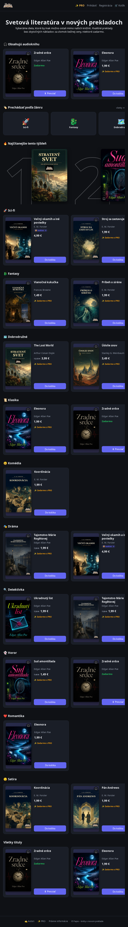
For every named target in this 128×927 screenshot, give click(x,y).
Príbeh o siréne (112, 282)
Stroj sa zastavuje (113, 219)
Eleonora (108, 53)
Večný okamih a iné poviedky (46, 220)
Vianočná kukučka (46, 282)
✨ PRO (79, 5)
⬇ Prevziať (50, 93)
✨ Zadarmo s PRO (43, 300)
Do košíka (50, 259)
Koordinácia (42, 472)
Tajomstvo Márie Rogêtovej (45, 536)
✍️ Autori (29, 921)
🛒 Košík (120, 5)
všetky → (120, 107)
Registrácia (105, 5)
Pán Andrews (110, 787)
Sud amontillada (44, 661)
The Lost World (44, 345)
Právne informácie (58, 921)
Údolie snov (109, 345)
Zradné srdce (42, 53)
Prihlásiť (92, 5)
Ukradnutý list (43, 598)
